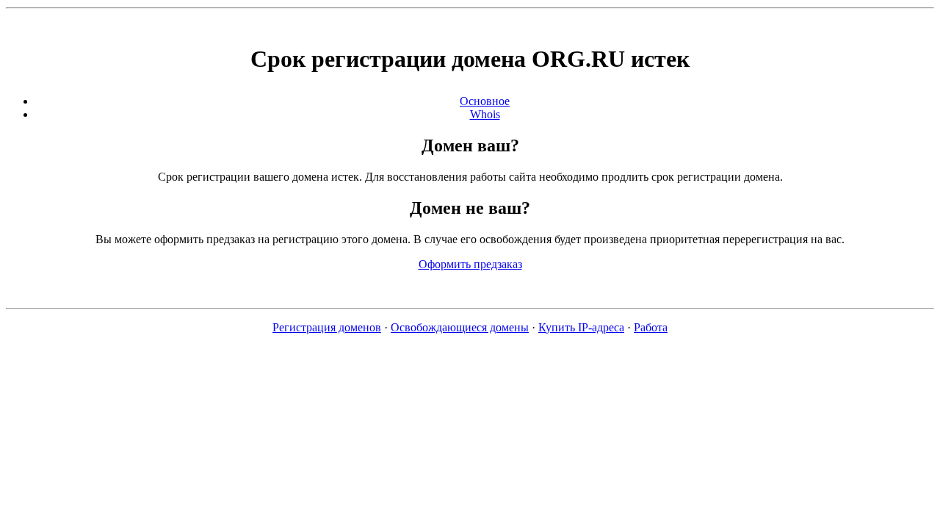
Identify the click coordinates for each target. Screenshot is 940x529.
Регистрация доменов (326, 327)
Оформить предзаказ (470, 264)
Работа (651, 327)
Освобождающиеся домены (460, 327)
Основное (485, 101)
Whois (485, 114)
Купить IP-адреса (581, 327)
